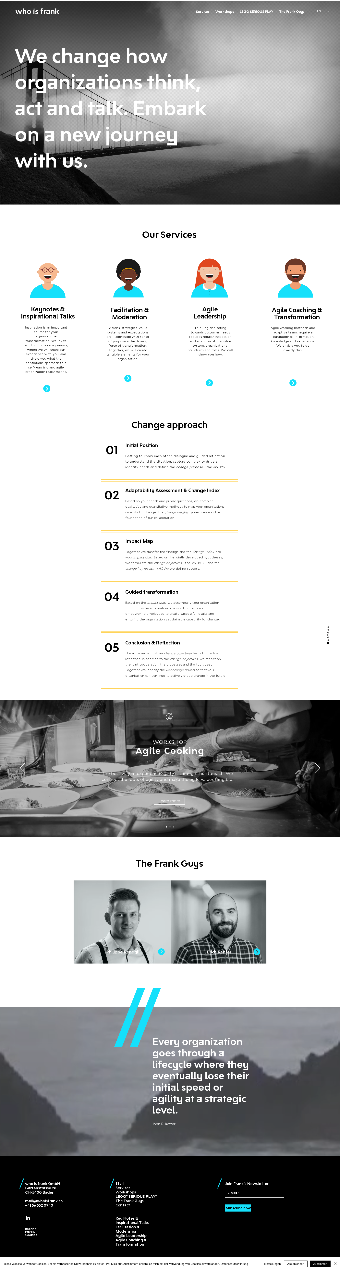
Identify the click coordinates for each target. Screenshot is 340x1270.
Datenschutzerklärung (234, 1264)
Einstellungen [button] (272, 1264)
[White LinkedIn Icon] (28, 1218)
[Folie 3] (166, 827)
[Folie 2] (170, 827)
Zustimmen (320, 1264)
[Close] (335, 1264)
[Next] (317, 768)
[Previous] (22, 768)
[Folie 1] (173, 827)
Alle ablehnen (295, 1264)
